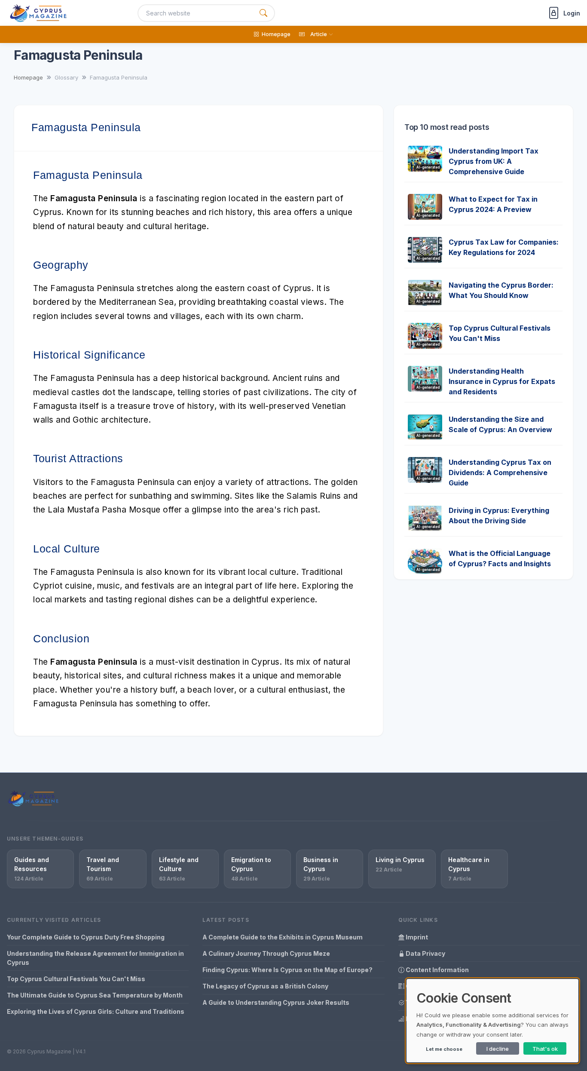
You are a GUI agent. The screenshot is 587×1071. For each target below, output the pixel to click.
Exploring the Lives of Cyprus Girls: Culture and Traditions (95, 1011)
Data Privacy (424, 953)
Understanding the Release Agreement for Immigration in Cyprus (95, 958)
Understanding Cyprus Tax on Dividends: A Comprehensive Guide (500, 472)
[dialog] (492, 1020)
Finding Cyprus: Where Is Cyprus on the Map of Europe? (287, 969)
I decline (497, 1048)
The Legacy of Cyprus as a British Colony (265, 986)
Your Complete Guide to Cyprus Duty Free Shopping (86, 937)
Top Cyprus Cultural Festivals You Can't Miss (76, 978)
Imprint (416, 937)
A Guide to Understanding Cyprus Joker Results (275, 1002)
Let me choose (444, 1049)
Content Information (436, 969)
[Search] (263, 13)
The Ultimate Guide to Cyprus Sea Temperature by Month (95, 995)
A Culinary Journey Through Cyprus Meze (266, 953)
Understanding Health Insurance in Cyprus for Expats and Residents (502, 381)
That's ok (545, 1048)
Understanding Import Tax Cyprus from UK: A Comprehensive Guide (493, 161)
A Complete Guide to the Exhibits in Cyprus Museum (282, 937)
